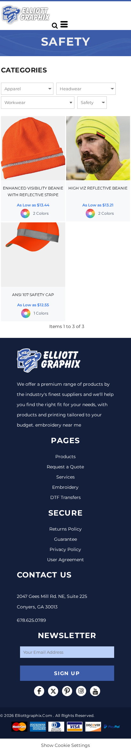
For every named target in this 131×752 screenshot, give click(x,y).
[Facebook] (39, 691)
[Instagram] (81, 691)
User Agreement (65, 559)
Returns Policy (65, 529)
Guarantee (65, 539)
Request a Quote (65, 467)
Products (65, 456)
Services (65, 477)
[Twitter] (53, 691)
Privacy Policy (65, 549)
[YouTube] (95, 691)
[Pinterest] (67, 691)
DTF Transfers (65, 497)
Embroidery (65, 487)
